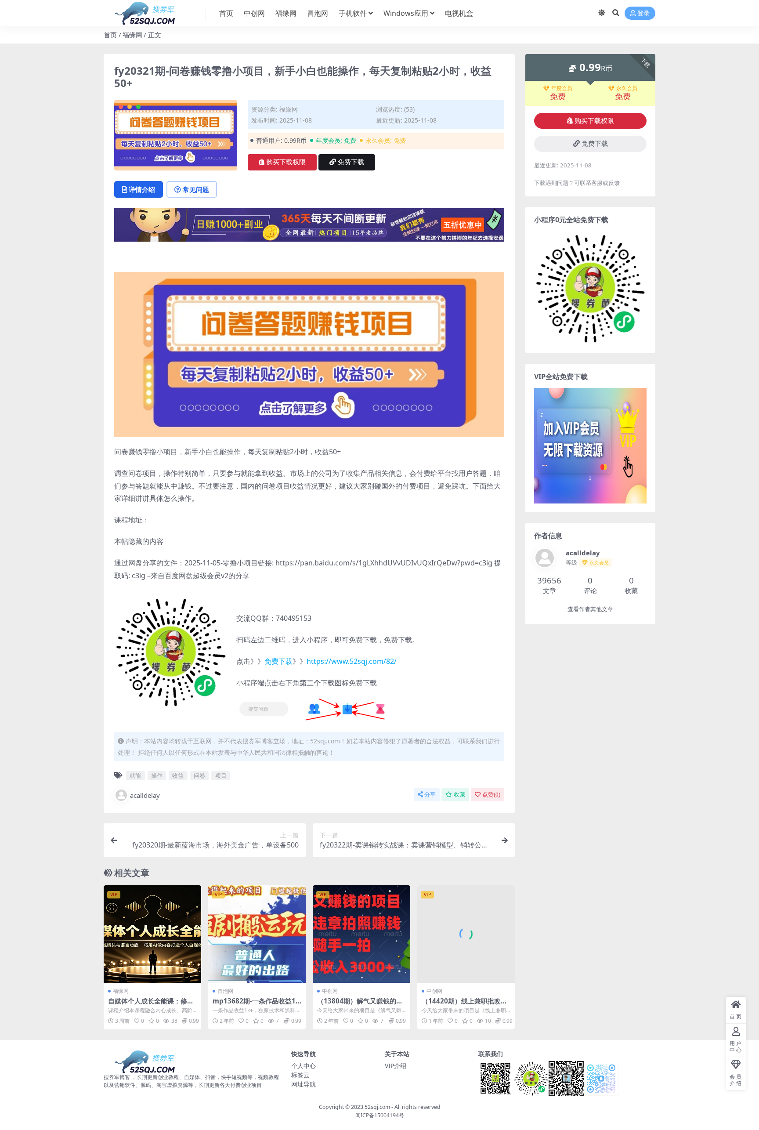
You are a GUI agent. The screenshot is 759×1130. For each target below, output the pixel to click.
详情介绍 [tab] (142, 189)
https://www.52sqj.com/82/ (352, 661)
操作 (157, 775)
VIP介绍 (395, 1065)
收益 (178, 775)
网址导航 (303, 1084)
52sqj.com (377, 1107)
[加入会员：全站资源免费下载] (309, 227)
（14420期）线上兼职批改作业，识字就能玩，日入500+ (464, 1004)
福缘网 (285, 13)
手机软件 (353, 13)
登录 (643, 13)
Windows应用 (405, 13)
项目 (221, 775)
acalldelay (145, 795)
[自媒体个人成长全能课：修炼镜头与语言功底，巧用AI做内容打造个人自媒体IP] (152, 934)
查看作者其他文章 (590, 609)
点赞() (491, 794)
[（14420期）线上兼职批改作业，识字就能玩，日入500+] (466, 934)
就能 (135, 775)
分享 (430, 794)
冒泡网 (317, 13)
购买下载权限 (286, 162)
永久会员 (626, 88)
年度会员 (561, 88)
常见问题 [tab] (196, 189)
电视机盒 (459, 13)
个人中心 (303, 1065)
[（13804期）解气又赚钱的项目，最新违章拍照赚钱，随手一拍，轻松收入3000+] (361, 934)
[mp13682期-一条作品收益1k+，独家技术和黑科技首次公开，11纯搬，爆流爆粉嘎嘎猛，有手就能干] (257, 934)
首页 (226, 13)
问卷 (199, 775)
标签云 (300, 1075)
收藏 (459, 794)
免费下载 (351, 162)
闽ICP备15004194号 (379, 1115)
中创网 (254, 13)
